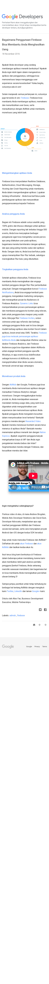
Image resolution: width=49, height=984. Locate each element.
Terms (44, 646)
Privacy (37, 646)
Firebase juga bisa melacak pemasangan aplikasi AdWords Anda (24, 336)
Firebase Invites (27, 318)
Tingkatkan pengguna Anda (15, 269)
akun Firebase (26, 543)
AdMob (13, 384)
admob (13, 615)
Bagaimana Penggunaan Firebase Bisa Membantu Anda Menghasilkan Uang (23, 44)
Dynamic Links (26, 303)
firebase (21, 615)
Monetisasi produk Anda (13, 376)
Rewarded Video (33, 421)
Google (29, 646)
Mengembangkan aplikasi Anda (17, 173)
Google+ (36, 591)
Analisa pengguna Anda (13, 214)
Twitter (10, 591)
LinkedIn (18, 591)
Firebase (25, 98)
